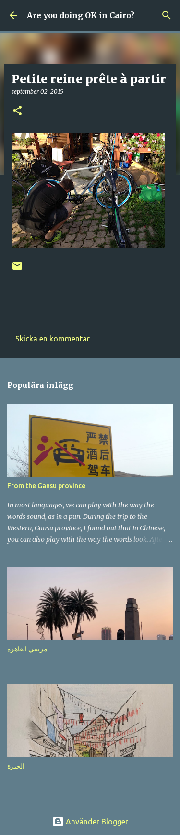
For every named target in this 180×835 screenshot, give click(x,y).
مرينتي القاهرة (27, 649)
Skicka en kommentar (52, 338)
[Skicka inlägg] (17, 269)
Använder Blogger (96, 821)
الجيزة (15, 766)
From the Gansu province (46, 486)
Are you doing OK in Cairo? (80, 15)
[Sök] (166, 15)
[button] (17, 111)
